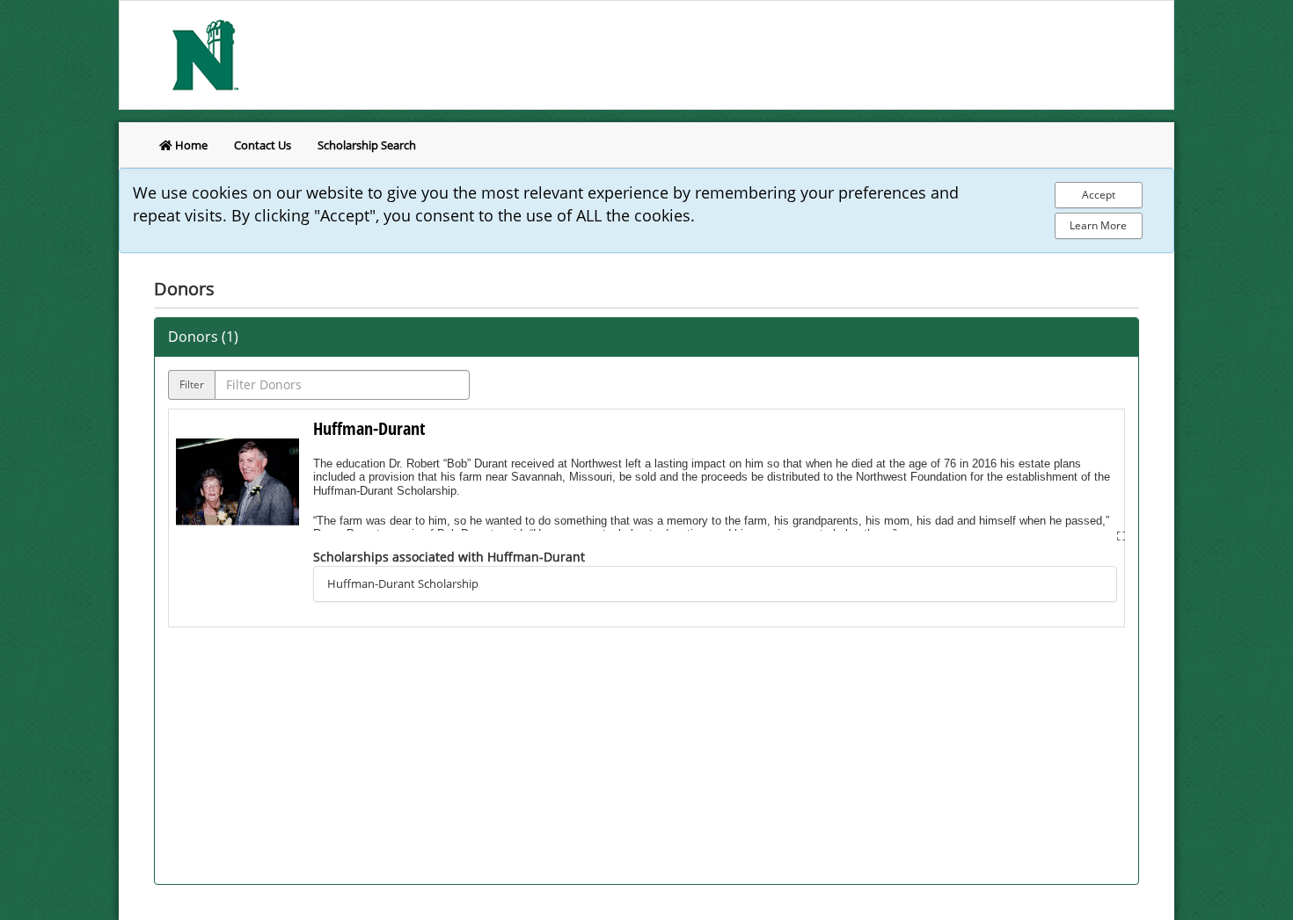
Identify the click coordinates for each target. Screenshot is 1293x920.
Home (190, 145)
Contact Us (262, 145)
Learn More (1098, 225)
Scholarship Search (367, 145)
